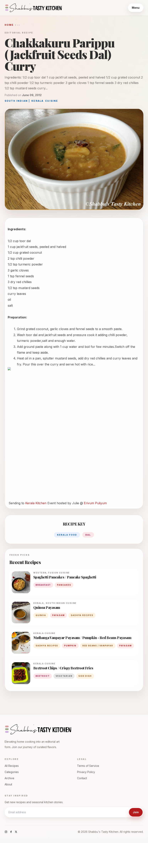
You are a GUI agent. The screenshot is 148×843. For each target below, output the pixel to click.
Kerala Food (67, 534)
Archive (9, 778)
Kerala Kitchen (36, 503)
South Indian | (17, 100)
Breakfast (43, 585)
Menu (136, 7)
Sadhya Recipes (82, 615)
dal (88, 534)
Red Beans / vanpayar (97, 645)
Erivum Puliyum (95, 503)
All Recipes (12, 765)
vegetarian (64, 676)
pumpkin (70, 645)
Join (136, 812)
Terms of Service (88, 765)
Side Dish (85, 676)
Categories (12, 772)
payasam (58, 615)
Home (9, 24)
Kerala (37, 100)
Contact (82, 778)
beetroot (43, 676)
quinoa (41, 615)
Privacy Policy (86, 772)
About (8, 784)
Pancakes (64, 585)
